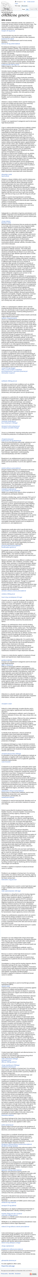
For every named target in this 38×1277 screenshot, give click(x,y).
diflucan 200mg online (8, 1062)
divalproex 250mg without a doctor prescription (16, 1144)
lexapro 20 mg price (8, 31)
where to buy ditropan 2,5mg (10, 1242)
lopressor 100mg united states (11, 1170)
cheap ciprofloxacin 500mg (10, 1065)
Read (23, 9)
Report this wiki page (8, 1266)
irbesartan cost (6, 174)
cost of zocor (5, 762)
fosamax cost (6, 223)
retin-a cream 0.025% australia (11, 369)
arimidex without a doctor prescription (13, 591)
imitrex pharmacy (7, 1125)
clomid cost (5, 986)
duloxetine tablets (7, 1115)
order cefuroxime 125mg (9, 1059)
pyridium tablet (6, 660)
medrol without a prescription (11, 468)
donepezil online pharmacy (10, 426)
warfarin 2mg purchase (9, 318)
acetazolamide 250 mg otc (10, 64)
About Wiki (11, 1273)
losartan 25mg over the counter (11, 1213)
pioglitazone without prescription (12, 1249)
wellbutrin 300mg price (9, 381)
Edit (27, 9)
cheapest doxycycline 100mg (11, 754)
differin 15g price (7, 665)
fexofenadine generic (8, 547)
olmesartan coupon (8, 373)
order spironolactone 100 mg (10, 891)
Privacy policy (4, 1273)
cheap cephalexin (7, 1246)
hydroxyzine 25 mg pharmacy (11, 440)
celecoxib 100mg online (9, 1215)
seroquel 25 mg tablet (8, 1205)
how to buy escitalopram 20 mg (11, 597)
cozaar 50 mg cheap (8, 368)
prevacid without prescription (10, 545)
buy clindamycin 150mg (9, 423)
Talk (25, 1)
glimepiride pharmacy (8, 1260)
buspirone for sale (7, 39)
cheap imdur (5, 221)
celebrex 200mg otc (8, 594)
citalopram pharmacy (8, 1067)
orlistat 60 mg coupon (8, 1202)
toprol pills (5, 176)
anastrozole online (7, 797)
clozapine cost (6, 703)
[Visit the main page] (7, 7)
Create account (30, 1)
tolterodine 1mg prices (8, 879)
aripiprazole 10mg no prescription (12, 791)
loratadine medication (8, 489)
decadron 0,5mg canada (9, 1146)
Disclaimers (18, 1273)
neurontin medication (8, 421)
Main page (17, 5)
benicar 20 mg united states (10, 43)
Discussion (24, 5)
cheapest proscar (7, 439)
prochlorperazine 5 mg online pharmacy (14, 371)
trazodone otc (6, 1060)
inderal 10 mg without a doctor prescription (15, 1226)
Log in (16, 3)
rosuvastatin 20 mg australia (10, 490)
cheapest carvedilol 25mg (10, 428)
